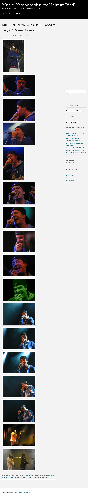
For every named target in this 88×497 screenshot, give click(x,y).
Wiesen (12, 477)
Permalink (29, 477)
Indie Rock (28, 475)
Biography (69, 175)
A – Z (15, 13)
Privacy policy (70, 180)
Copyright (69, 178)
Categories (5, 13)
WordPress (18, 493)
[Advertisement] (76, 56)
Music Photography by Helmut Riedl (38, 5)
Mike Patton (5, 477)
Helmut (28, 36)
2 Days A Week (51, 475)
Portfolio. (27, 493)
